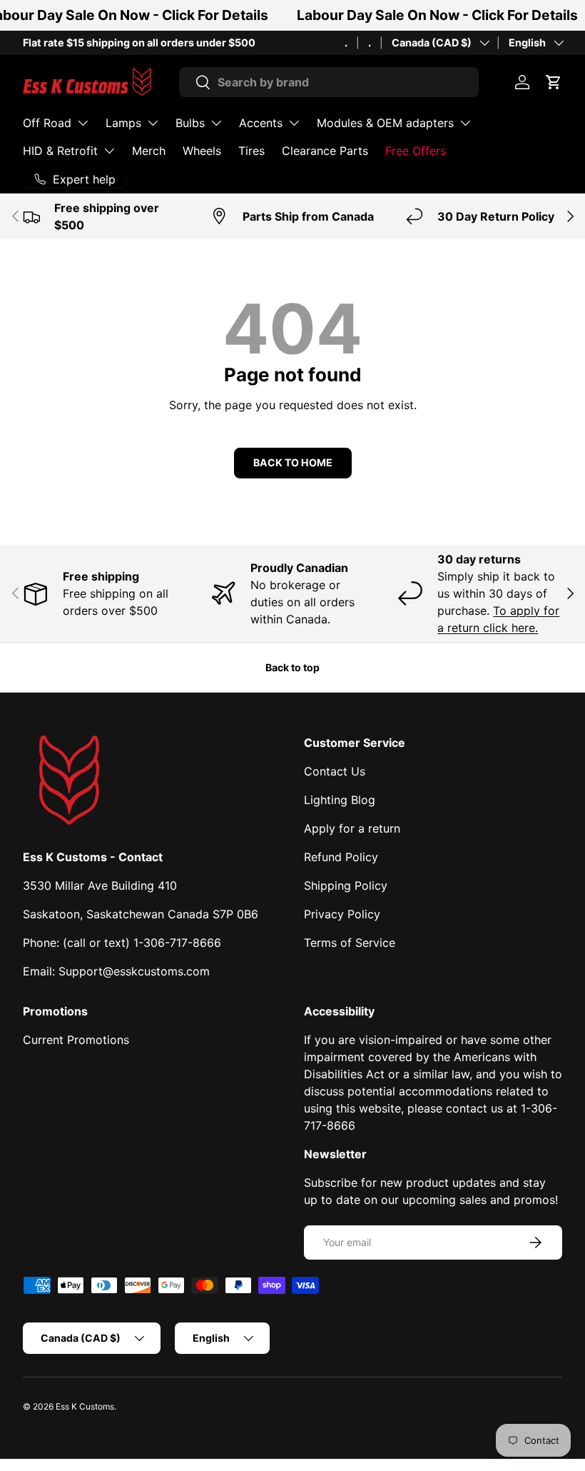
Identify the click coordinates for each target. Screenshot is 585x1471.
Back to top (292, 667)
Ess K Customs (85, 1406)
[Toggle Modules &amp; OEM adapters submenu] (465, 122)
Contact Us (334, 771)
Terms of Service (349, 942)
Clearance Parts (325, 151)
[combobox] (329, 82)
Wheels (202, 151)
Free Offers (415, 151)
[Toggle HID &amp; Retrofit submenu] (109, 150)
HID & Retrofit (60, 151)
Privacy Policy (342, 914)
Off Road (47, 123)
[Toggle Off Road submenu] (82, 122)
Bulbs (190, 123)
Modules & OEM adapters (385, 123)
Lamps (123, 123)
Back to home (292, 462)
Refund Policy (341, 857)
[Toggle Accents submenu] (293, 122)
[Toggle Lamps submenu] (152, 122)
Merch (149, 151)
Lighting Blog (339, 800)
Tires (251, 151)
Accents (261, 123)
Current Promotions (76, 1040)
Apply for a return (352, 828)
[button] (553, 82)
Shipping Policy (345, 885)
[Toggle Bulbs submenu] (216, 122)
